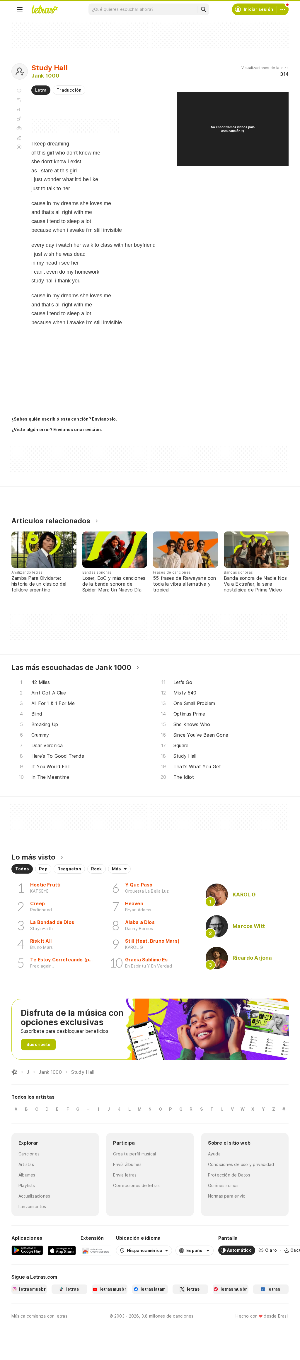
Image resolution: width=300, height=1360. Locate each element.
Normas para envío (227, 1195)
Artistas (26, 1164)
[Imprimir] (19, 128)
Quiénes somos (223, 1185)
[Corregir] (19, 137)
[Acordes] (19, 119)
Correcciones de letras (136, 1185)
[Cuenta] (283, 9)
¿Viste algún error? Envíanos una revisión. (56, 429)
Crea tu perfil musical (134, 1153)
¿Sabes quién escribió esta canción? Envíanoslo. (64, 418)
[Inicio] (14, 1072)
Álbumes (26, 1174)
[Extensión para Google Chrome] (96, 1250)
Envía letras (125, 1174)
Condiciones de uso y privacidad (241, 1164)
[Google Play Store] (27, 1250)
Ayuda (214, 1153)
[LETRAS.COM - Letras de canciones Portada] (44, 9)
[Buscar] (203, 9)
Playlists (26, 1185)
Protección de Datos (229, 1174)
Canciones (29, 1153)
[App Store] (62, 1250)
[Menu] (19, 9)
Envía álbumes (127, 1164)
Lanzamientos (32, 1206)
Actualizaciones (34, 1195)
